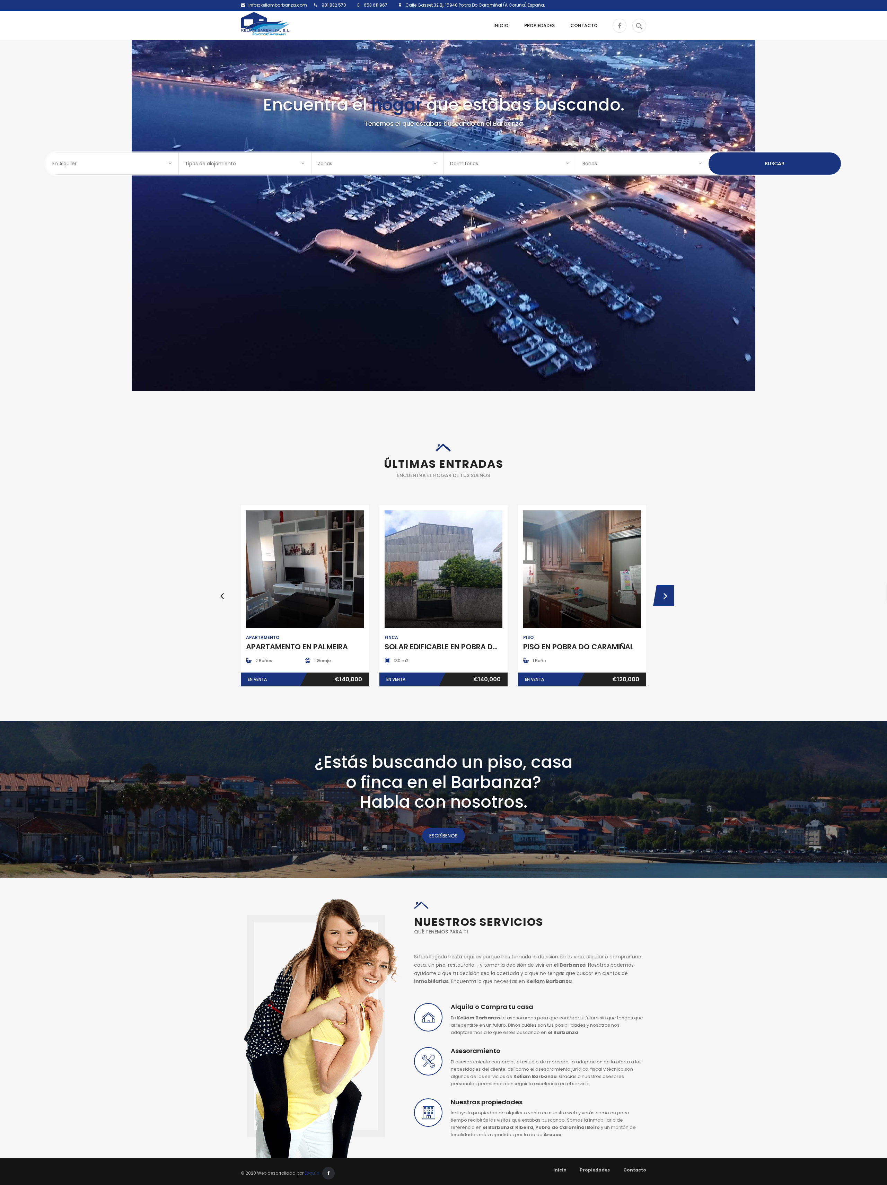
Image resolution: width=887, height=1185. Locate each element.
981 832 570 (333, 5)
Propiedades (595, 1170)
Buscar (774, 163)
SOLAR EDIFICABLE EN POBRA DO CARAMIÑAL (464, 647)
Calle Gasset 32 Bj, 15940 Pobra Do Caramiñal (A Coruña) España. (473, 5)
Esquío (312, 1173)
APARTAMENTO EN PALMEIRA (297, 647)
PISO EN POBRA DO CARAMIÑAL (578, 647)
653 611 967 (375, 5)
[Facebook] (328, 1173)
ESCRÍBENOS (443, 835)
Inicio (560, 1170)
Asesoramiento (475, 1050)
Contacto (634, 1170)
